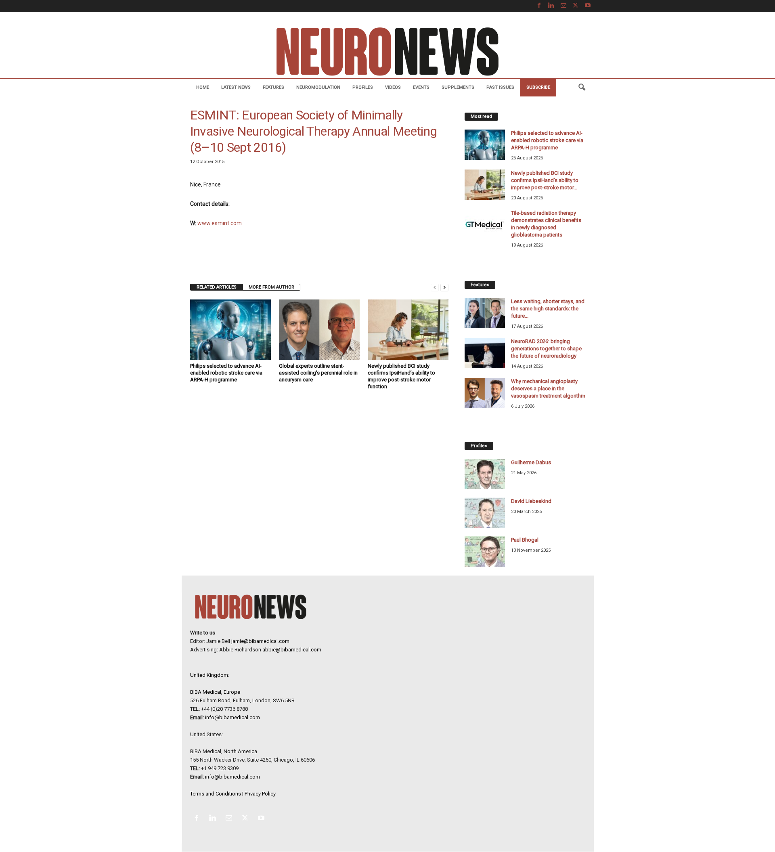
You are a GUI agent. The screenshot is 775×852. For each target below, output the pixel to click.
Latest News (236, 87)
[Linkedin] (551, 6)
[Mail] (563, 6)
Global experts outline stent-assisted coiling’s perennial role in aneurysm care (318, 373)
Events (421, 87)
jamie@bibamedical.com (260, 641)
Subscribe (538, 87)
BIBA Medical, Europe (215, 692)
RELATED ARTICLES (217, 287)
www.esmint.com (219, 223)
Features (273, 87)
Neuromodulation (318, 87)
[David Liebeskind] (485, 513)
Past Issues (500, 87)
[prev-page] (435, 287)
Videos (393, 87)
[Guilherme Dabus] (485, 474)
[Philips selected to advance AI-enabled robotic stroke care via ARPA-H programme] (230, 329)
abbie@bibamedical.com (291, 650)
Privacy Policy (260, 794)
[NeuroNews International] (387, 51)
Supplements (458, 87)
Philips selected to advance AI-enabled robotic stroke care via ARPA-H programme (226, 373)
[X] (575, 6)
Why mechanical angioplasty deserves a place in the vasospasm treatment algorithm (548, 388)
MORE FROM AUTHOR (271, 287)
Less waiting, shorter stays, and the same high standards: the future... (547, 308)
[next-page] (444, 287)
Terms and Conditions (215, 794)
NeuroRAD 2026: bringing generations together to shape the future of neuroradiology (546, 348)
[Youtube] (588, 6)
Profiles (362, 87)
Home (202, 87)
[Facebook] (539, 6)
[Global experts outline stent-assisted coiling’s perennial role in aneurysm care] (319, 329)
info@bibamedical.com (232, 717)
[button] (582, 87)
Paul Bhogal (524, 540)
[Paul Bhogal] (485, 551)
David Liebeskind (531, 501)
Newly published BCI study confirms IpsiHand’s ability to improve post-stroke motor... (544, 180)
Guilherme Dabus (531, 462)
